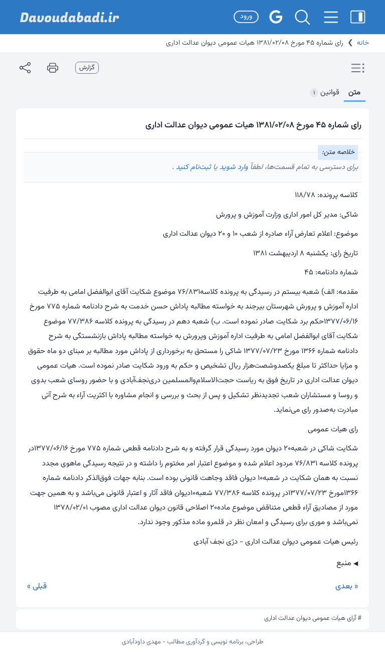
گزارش (87, 68)
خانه (363, 43)
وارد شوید (233, 167)
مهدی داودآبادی (141, 642)
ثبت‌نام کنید (192, 167)
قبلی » (37, 586)
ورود (246, 16)
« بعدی (346, 586)
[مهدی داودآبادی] (70, 17)
